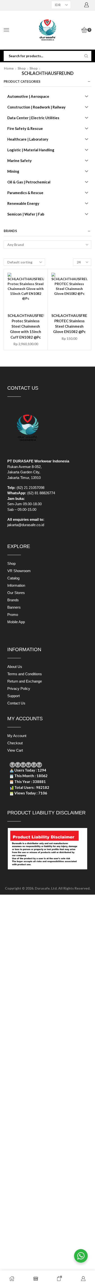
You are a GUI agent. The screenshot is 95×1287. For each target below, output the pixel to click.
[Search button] (86, 56)
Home (9, 68)
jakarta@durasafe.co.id (25, 525)
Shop (22, 68)
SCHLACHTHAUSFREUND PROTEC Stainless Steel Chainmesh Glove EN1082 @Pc (69, 323)
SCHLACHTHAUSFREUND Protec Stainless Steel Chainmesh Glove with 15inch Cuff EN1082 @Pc (26, 326)
